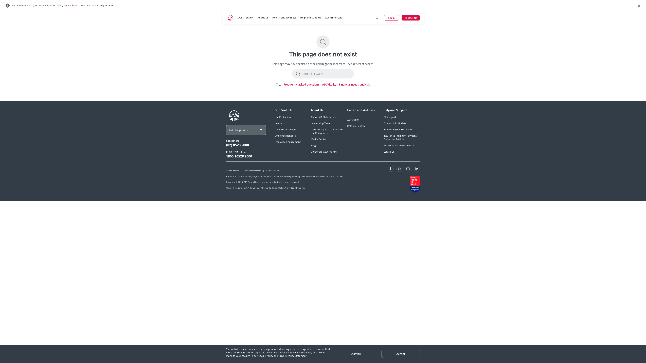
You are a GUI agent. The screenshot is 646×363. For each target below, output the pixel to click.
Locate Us (389, 151)
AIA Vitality (329, 84)
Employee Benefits (285, 135)
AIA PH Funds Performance (399, 145)
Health (278, 123)
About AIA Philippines (323, 117)
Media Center (318, 139)
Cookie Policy (265, 355)
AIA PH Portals (333, 17)
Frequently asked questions (301, 84)
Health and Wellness (284, 17)
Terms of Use (232, 170)
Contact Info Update (395, 123)
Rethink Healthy (356, 126)
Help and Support (310, 17)
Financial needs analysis (354, 84)
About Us (263, 17)
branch (76, 5)
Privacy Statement (252, 170)
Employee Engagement (288, 142)
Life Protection (283, 117)
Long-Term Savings (285, 129)
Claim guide (390, 117)
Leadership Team (321, 123)
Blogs (314, 145)
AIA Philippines (238, 130)
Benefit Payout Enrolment (398, 129)
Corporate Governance (324, 151)
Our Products (246, 17)
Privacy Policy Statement (293, 355)
